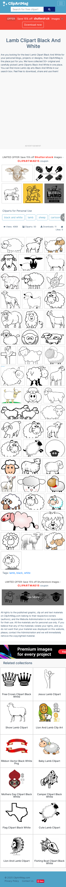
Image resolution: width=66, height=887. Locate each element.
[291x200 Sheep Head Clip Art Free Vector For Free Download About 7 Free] (31, 485)
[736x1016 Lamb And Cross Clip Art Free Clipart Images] (8, 356)
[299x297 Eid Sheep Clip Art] (55, 301)
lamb (30, 217)
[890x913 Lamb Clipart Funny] (37, 377)
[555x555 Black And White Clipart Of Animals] (55, 282)
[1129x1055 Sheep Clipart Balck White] (31, 467)
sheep (42, 217)
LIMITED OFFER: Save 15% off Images (32, 157)
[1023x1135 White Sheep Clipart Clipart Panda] (10, 542)
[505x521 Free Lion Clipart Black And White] (34, 320)
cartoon (55, 217)
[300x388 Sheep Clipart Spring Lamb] (8, 485)
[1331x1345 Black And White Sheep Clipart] (55, 263)
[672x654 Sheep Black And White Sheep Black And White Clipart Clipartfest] (11, 431)
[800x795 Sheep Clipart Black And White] (11, 562)
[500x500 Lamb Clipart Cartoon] (54, 356)
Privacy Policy (12, 881)
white (27, 572)
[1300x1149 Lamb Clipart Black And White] (55, 246)
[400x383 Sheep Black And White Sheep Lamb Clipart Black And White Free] (11, 449)
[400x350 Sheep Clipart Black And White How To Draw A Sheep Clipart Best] (54, 396)
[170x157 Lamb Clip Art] (10, 338)
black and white (13, 217)
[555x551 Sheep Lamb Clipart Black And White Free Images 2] (55, 503)
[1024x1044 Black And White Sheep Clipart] (10, 282)
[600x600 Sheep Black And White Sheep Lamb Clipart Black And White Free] (55, 431)
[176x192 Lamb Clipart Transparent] (34, 246)
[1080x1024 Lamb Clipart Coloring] (13, 377)
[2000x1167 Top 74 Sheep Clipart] (20, 522)
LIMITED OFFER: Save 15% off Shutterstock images (32, 582)
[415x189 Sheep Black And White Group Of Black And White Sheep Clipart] (20, 413)
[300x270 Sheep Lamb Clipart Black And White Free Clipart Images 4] (33, 503)
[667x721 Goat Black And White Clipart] (55, 320)
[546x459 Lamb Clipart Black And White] (30, 356)
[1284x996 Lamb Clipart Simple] (12, 246)
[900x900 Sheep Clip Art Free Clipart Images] (10, 467)
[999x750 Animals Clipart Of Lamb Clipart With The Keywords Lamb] (31, 264)
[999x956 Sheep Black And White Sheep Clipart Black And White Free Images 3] (33, 431)
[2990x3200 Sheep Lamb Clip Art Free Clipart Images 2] (56, 485)
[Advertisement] (33, 110)
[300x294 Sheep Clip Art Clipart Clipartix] (55, 449)
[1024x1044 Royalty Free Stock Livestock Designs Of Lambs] (33, 396)
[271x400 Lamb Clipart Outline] (57, 377)
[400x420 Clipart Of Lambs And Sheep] (10, 301)
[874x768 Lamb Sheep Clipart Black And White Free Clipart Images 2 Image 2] (11, 396)
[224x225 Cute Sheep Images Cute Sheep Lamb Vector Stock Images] (55, 542)
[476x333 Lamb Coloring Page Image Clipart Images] (52, 338)
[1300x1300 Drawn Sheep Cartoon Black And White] (32, 301)
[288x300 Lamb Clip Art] (30, 338)
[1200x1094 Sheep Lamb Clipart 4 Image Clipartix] (11, 503)
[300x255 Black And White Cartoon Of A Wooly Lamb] (32, 282)
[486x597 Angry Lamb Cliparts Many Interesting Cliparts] (9, 264)
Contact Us (28, 881)
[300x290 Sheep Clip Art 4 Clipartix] (33, 449)
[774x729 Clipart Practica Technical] (32, 542)
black (19, 572)
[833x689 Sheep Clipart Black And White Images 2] (54, 467)
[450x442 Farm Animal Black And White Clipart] (11, 320)
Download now (33, 24)
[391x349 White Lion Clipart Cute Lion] (52, 522)
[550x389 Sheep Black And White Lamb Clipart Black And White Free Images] (53, 413)
